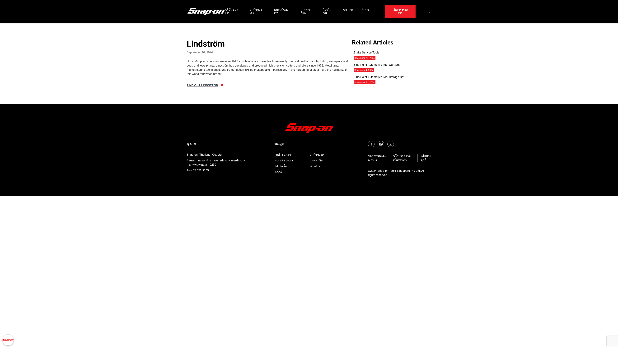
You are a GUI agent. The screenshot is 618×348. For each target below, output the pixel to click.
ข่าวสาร (348, 9)
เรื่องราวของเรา (400, 11)
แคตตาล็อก (305, 11)
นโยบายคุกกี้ (426, 158)
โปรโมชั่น (327, 11)
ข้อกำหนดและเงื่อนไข (377, 158)
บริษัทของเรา (231, 11)
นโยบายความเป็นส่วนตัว (402, 158)
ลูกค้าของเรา (256, 11)
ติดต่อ (365, 9)
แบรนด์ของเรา (281, 11)
